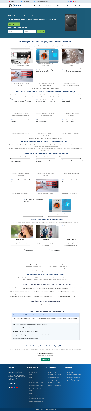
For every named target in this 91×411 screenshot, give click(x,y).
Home (35, 5)
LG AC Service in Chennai (53, 372)
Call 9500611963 (45, 359)
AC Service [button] (69, 5)
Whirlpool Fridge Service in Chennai (74, 375)
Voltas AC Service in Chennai (53, 377)
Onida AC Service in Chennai (53, 380)
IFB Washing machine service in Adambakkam (44, 291)
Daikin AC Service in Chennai (53, 379)
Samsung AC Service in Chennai (54, 374)
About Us (41, 5)
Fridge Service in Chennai (72, 371)
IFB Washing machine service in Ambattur (43, 296)
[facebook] (68, 1)
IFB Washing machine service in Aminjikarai (67, 296)
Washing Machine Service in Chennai (36, 371)
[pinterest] (75, 1)
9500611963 (14, 24)
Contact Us (78, 5)
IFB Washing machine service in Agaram (18, 294)
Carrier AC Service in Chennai (53, 383)
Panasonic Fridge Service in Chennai (74, 380)
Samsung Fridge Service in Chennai (74, 374)
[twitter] (72, 1)
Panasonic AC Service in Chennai (54, 385)
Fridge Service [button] (60, 5)
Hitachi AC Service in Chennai (54, 382)
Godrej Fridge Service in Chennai (73, 377)
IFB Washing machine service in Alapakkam (67, 294)
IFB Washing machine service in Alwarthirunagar (20, 296)
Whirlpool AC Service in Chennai (54, 375)
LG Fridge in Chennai (71, 372)
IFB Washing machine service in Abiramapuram (20, 291)
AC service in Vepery (30, 304)
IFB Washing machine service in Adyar (66, 291)
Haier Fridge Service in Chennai (73, 379)
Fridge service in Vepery (45, 304)
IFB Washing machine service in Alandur (42, 294)
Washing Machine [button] (50, 5)
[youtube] (74, 1)
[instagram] (70, 1)
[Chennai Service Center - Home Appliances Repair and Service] (15, 6)
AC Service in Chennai (52, 371)
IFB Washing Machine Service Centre (45, 353)
